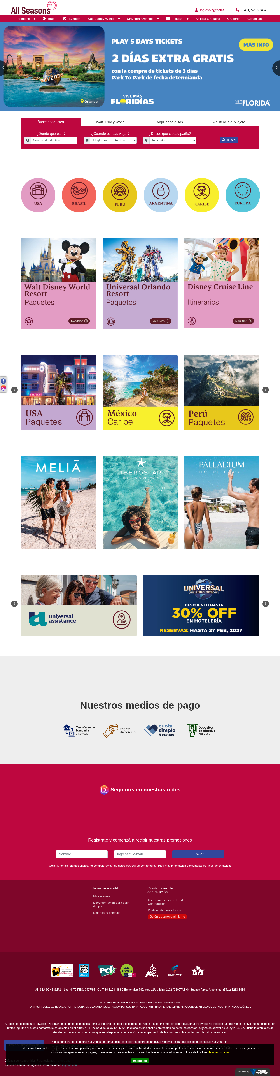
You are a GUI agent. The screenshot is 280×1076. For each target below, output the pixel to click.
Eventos (74, 19)
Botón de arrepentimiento (167, 916)
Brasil (51, 19)
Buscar (231, 140)
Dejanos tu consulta (107, 912)
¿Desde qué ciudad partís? (170, 134)
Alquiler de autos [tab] (170, 122)
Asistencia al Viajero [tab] (229, 122)
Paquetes (23, 19)
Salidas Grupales (208, 19)
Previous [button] (14, 390)
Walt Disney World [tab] (110, 122)
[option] (140, 66)
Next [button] (265, 390)
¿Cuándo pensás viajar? (110, 134)
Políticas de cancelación (164, 910)
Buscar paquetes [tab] (51, 122)
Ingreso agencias (211, 10)
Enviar (198, 854)
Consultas (254, 19)
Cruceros (233, 19)
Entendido (140, 1060)
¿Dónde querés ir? (50, 134)
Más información (219, 1052)
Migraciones (101, 896)
